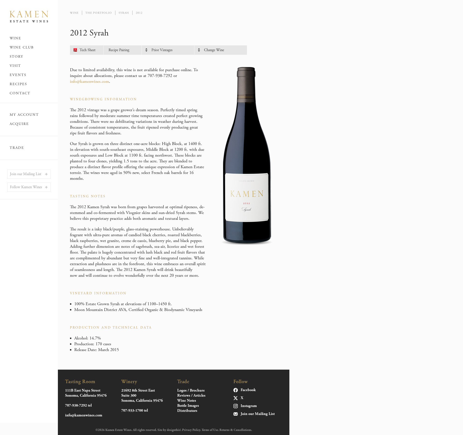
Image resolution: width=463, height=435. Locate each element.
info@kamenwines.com (89, 81)
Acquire (19, 124)
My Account (24, 115)
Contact (20, 93)
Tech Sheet (87, 50)
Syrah (124, 13)
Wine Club (22, 47)
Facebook (248, 390)
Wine (15, 38)
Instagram (249, 406)
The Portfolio (98, 13)
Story (16, 56)
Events (18, 75)
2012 (139, 13)
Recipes (18, 84)
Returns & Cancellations (235, 430)
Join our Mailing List (25, 174)
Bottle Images (188, 405)
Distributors (187, 410)
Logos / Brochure (191, 390)
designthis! (174, 430)
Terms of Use (210, 430)
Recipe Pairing (119, 50)
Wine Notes (186, 400)
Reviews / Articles (191, 395)
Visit (15, 65)
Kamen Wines (29, 17)
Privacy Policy (191, 430)
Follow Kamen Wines (26, 187)
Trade (17, 148)
